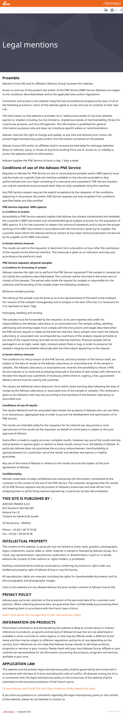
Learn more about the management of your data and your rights (41, 615)
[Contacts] (106, 10)
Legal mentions (114, 711)
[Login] (121, 10)
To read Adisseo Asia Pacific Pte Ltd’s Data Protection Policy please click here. (48, 688)
